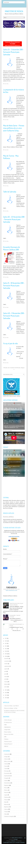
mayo (5, 676)
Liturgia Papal (7, 729)
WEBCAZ (6, 746)
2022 (6, 646)
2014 (6, 697)
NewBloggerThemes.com (9, 842)
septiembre (6, 666)
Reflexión (6, 804)
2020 (6, 651)
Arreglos (6, 756)
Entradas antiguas (20, 367)
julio (5, 671)
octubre (6, 663)
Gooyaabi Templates (20, 842)
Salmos (6, 809)
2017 (6, 690)
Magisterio (6, 785)
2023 (6, 643)
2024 (6, 641)
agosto (5, 669)
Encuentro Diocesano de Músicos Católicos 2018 (11, 248)
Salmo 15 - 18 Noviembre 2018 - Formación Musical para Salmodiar (14, 285)
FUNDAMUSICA (7, 727)
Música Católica (7, 732)
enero (5, 686)
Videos (5, 814)
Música (5, 787)
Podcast (6, 799)
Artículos (6, 759)
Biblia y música (7, 761)
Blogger (16, 839)
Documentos (7, 773)
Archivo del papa (8, 720)
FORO (5, 724)
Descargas (6, 771)
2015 (6, 695)
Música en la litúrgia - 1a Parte (10, 708)
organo (5, 795)
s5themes (13, 841)
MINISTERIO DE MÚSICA (14, 11)
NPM (5, 736)
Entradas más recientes (9, 367)
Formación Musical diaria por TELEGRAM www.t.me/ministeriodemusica (12, 43)
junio (5, 674)
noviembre (6, 661)
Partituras (6, 739)
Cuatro (5, 768)
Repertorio (6, 807)
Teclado (6, 811)
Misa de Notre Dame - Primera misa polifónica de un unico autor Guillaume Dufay (13, 128)
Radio (5, 802)
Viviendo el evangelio (9, 816)
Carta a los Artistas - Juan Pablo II (11, 705)
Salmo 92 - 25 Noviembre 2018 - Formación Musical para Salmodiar (13, 219)
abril (5, 679)
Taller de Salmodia (9, 191)
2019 (6, 653)
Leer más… (6, 83)
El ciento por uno (8, 722)
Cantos (5, 763)
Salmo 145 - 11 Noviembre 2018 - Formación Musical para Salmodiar (14, 315)
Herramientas (7, 783)
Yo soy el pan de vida (10, 343)
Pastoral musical (8, 741)
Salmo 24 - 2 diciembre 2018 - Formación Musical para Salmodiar (13, 52)
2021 (6, 648)
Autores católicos (8, 517)
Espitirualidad (7, 775)
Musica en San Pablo (8, 734)
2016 (6, 692)
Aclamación (6, 754)
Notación (6, 792)
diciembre (6, 658)
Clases (5, 766)
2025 (6, 638)
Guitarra (6, 780)
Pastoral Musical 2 (8, 744)
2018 (6, 656)
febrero (6, 684)
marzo (5, 681)
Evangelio (6, 778)
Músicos (6, 790)
